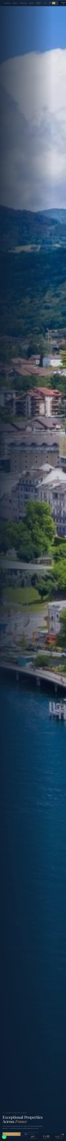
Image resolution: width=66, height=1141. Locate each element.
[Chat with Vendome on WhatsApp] (4, 1137)
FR (56, 3)
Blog (45, 3)
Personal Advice (39, 3)
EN (53, 3)
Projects (15, 3)
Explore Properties (11, 1134)
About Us (50, 3)
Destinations (23, 3)
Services (31, 3)
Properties (7, 3)
